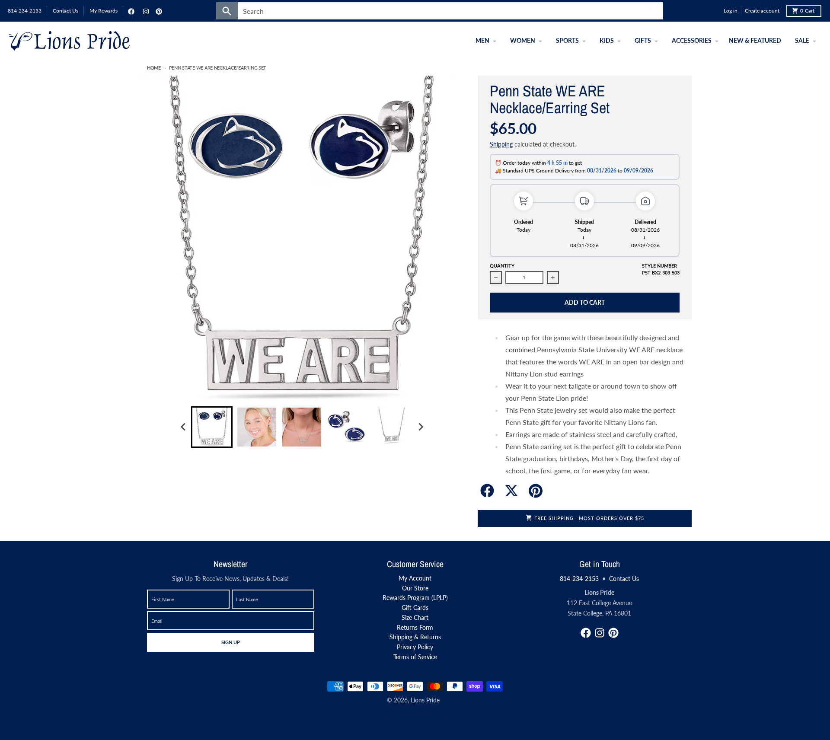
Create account (762, 10)
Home (154, 67)
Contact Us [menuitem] (65, 10)
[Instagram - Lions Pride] (145, 11)
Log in (730, 10)
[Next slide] (420, 427)
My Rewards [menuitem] (103, 10)
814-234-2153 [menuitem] (25, 10)
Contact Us (624, 578)
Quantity (502, 265)
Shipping (501, 144)
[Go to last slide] (183, 427)
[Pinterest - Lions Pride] (158, 11)
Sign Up (230, 642)
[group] (212, 427)
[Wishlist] (715, 11)
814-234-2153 (579, 578)
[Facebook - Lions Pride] (130, 11)
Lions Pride (425, 700)
